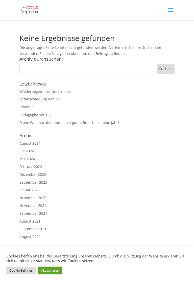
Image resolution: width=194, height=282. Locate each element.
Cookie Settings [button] (21, 270)
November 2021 (32, 205)
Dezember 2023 (32, 174)
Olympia (26, 106)
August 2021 (29, 221)
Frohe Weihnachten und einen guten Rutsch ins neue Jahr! (69, 122)
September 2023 (33, 182)
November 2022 (32, 197)
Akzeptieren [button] (50, 270)
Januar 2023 (29, 189)
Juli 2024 (26, 150)
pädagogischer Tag (35, 114)
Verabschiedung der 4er (39, 99)
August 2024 (29, 143)
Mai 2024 (27, 158)
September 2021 (33, 213)
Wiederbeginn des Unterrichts (45, 91)
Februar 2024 (30, 166)
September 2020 (33, 228)
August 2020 (29, 236)
